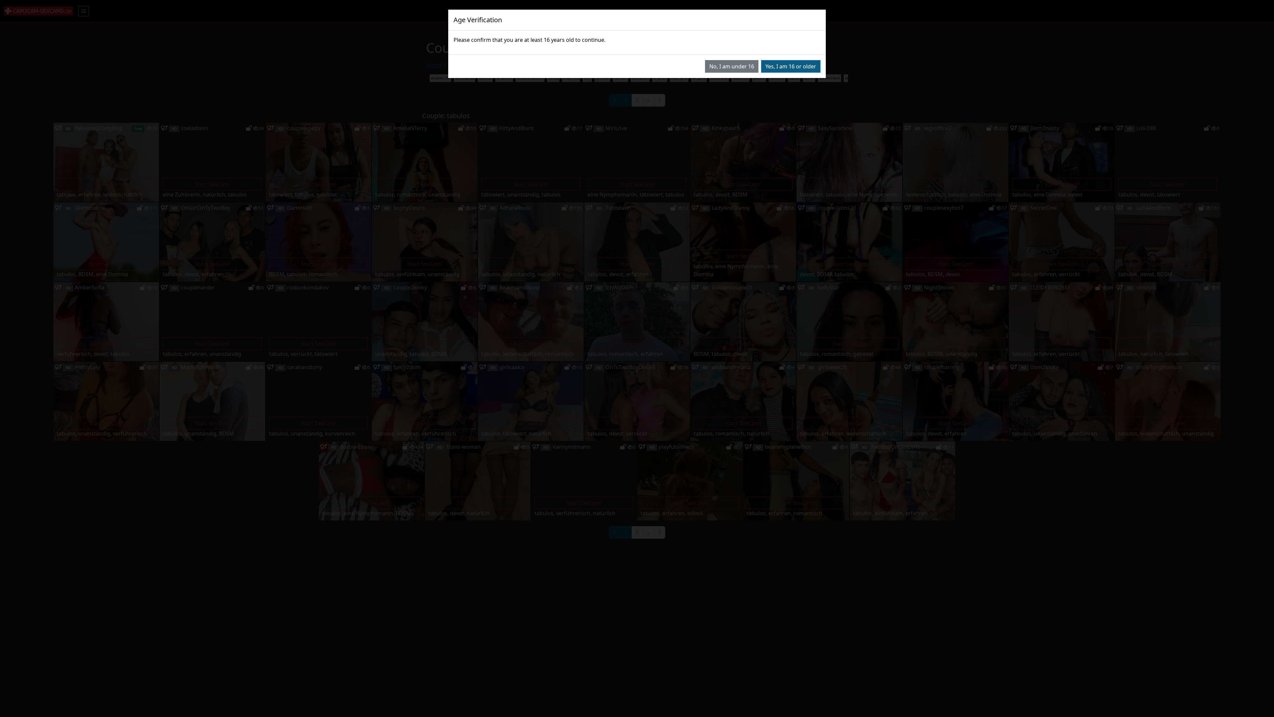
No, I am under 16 (731, 66)
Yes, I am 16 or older (790, 66)
